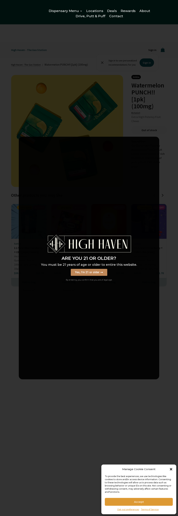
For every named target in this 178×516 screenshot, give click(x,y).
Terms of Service (150, 509)
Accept (139, 501)
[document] (89, 258)
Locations (94, 11)
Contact (116, 16)
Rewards (128, 11)
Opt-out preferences (128, 509)
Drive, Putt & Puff (90, 16)
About (144, 11)
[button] (171, 469)
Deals (112, 11)
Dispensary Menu (64, 11)
